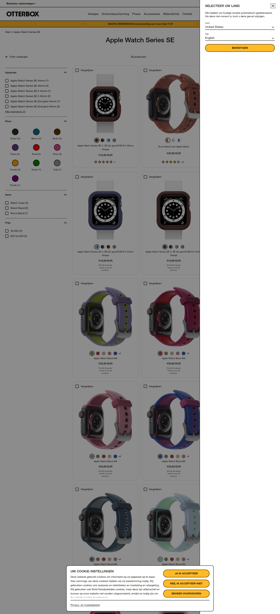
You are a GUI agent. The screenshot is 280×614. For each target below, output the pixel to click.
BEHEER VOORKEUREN (186, 593)
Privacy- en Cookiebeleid (85, 605)
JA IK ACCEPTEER (186, 573)
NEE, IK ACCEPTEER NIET (186, 583)
